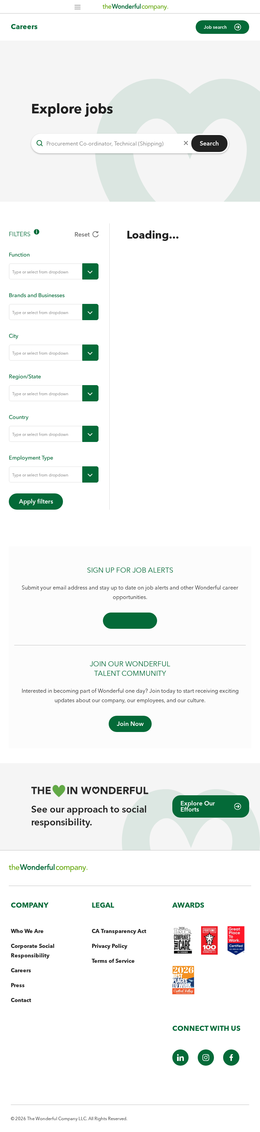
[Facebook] (231, 1063)
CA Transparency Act (119, 931)
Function (19, 254)
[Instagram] (206, 1063)
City (13, 335)
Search (209, 143)
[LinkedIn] (180, 1063)
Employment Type (31, 457)
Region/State (25, 376)
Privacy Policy (109, 945)
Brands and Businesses (37, 295)
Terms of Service (113, 960)
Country (18, 417)
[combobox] (45, 271)
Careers (24, 26)
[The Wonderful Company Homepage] (135, 8)
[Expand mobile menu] (77, 7)
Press (18, 985)
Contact (21, 1000)
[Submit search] (40, 143)
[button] (222, 27)
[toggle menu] (90, 271)
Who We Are (27, 931)
